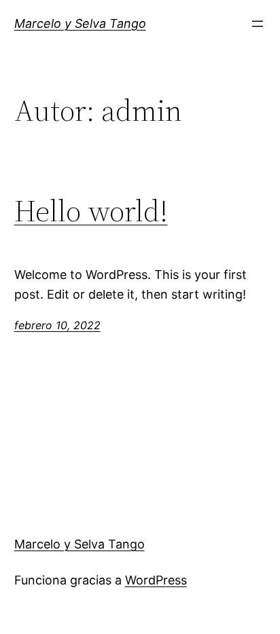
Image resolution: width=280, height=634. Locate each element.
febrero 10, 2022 (57, 325)
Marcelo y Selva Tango (80, 23)
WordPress (156, 580)
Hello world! (91, 211)
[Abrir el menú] (257, 24)
